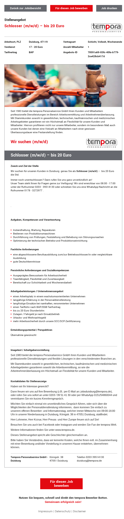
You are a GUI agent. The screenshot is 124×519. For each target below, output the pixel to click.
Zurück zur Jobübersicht (25, 8)
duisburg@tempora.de (89, 460)
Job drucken (109, 8)
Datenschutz (63, 511)
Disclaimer (79, 511)
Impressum (45, 511)
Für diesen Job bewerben (71, 8)
